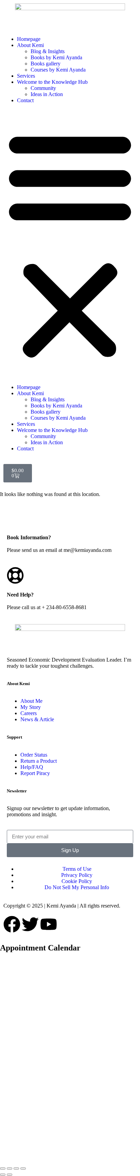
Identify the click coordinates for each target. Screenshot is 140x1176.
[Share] (16, 1168)
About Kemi (31, 45)
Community (43, 88)
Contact (25, 100)
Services (26, 76)
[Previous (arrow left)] (2, 1175)
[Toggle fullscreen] (9, 1168)
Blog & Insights (48, 51)
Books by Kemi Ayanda (56, 57)
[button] (70, 244)
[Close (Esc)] (23, 1168)
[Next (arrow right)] (9, 1175)
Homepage (28, 39)
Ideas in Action (47, 94)
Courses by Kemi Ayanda (58, 70)
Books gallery (45, 63)
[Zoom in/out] (2, 1168)
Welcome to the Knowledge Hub (52, 82)
